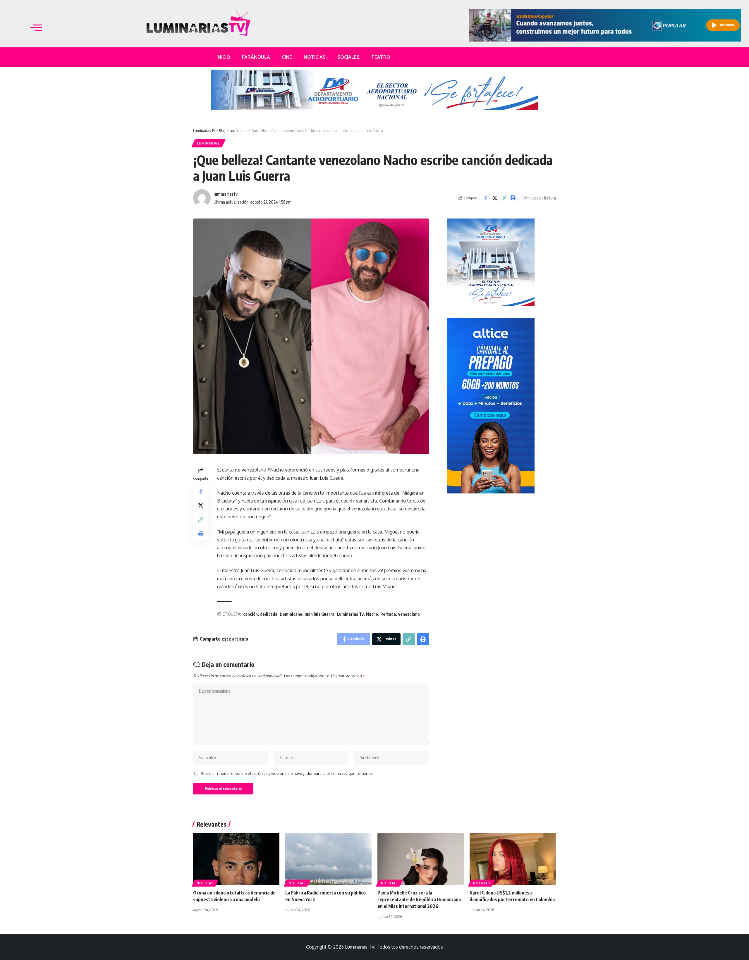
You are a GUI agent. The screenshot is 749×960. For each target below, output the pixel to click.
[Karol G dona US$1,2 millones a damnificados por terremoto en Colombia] (513, 859)
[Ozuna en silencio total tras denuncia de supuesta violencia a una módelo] (236, 859)
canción (250, 614)
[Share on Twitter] (495, 198)
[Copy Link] (504, 198)
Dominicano (291, 614)
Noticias (205, 883)
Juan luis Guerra (319, 614)
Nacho (372, 614)
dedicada (268, 614)
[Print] (513, 198)
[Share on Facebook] (486, 198)
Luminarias (208, 143)
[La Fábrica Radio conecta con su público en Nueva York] (328, 859)
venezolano (409, 614)
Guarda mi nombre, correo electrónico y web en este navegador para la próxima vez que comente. (286, 773)
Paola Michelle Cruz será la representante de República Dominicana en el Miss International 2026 (419, 899)
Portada (388, 614)
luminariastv (226, 194)
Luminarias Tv (350, 614)
